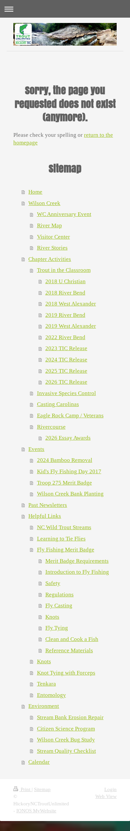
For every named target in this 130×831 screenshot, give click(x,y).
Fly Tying (56, 628)
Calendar (39, 762)
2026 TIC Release (66, 382)
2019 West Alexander (70, 326)
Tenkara (46, 684)
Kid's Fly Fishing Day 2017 (69, 471)
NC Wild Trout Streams (64, 527)
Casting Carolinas (58, 404)
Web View (106, 796)
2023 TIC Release (66, 348)
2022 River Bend (65, 337)
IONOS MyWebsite (36, 810)
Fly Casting (58, 605)
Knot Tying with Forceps (66, 673)
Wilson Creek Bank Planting (70, 494)
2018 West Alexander (70, 304)
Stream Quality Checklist (66, 751)
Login (110, 789)
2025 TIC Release (66, 371)
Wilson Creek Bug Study (66, 739)
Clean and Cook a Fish (71, 639)
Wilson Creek (44, 203)
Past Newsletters (47, 505)
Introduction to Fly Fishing (77, 572)
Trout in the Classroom (64, 270)
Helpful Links (44, 516)
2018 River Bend (65, 293)
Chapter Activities (49, 259)
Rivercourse (51, 427)
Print (25, 789)
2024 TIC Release (66, 359)
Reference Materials (69, 650)
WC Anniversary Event (64, 214)
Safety (52, 583)
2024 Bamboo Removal (64, 460)
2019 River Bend (65, 315)
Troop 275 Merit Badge (64, 483)
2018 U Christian (65, 281)
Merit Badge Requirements (77, 561)
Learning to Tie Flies (61, 538)
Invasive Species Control (66, 393)
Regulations (59, 594)
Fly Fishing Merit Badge (65, 549)
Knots (52, 617)
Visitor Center (53, 237)
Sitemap (42, 789)
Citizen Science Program (66, 729)
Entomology (51, 695)
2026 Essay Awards (68, 438)
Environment (43, 706)
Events (36, 449)
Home (35, 192)
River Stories (52, 248)
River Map (49, 225)
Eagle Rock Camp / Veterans (70, 415)
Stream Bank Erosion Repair (70, 717)
